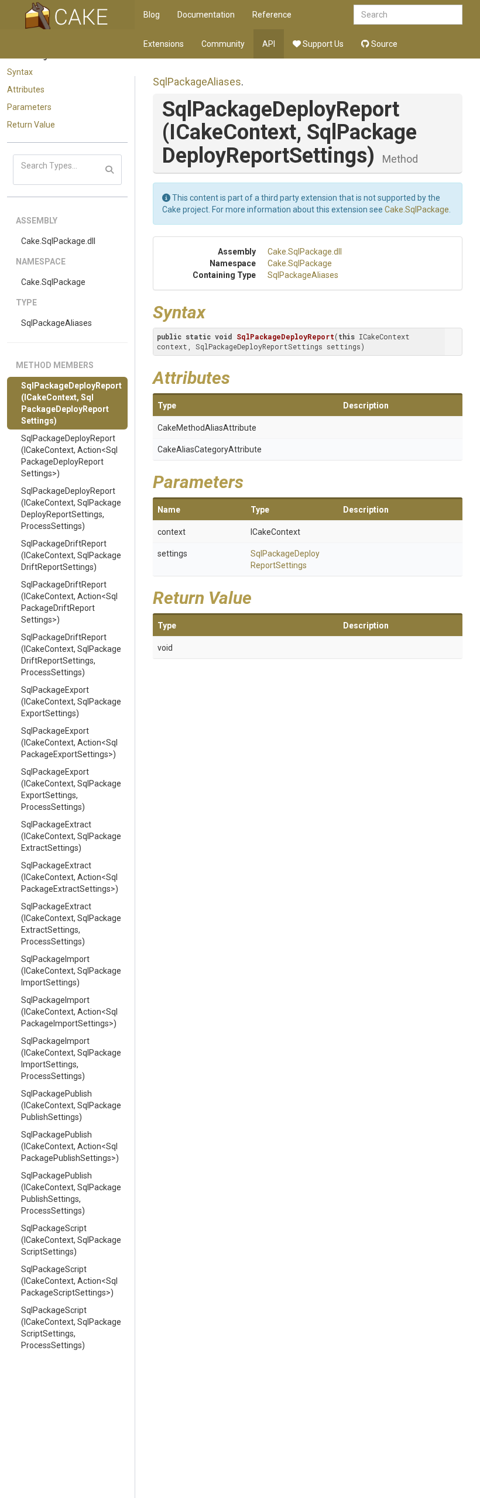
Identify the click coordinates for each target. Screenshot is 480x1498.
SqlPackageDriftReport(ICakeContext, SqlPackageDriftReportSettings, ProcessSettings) (71, 655)
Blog (151, 14)
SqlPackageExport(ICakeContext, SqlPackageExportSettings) (71, 701)
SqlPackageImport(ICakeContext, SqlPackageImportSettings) (71, 970)
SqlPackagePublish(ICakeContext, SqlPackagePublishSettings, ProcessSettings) (71, 1193)
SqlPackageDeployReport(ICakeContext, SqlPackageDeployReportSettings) (71, 403)
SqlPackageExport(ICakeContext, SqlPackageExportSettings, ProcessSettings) (71, 789)
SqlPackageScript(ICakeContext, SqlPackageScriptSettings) (71, 1240)
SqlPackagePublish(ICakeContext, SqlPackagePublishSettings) (71, 1105)
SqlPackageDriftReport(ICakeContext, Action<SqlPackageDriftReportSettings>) (69, 602)
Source (383, 44)
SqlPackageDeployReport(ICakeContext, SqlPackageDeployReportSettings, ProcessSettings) (71, 508)
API (268, 44)
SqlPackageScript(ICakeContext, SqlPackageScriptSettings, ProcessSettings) (71, 1327)
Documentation (206, 14)
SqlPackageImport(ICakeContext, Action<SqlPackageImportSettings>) (69, 1011)
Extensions (163, 44)
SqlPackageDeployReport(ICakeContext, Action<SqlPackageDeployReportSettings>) (69, 456)
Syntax (20, 72)
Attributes (25, 89)
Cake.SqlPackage (53, 282)
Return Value (31, 124)
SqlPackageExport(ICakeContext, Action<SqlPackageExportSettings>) (69, 742)
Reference (272, 14)
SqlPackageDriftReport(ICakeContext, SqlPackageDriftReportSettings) (71, 555)
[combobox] (408, 15)
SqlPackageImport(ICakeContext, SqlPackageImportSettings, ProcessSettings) (71, 1058)
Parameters (29, 107)
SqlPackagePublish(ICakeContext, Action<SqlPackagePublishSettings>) (70, 1146)
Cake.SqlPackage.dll (58, 241)
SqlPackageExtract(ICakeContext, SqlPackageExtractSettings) (71, 836)
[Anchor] (214, 310)
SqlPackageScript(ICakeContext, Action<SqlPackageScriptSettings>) (69, 1281)
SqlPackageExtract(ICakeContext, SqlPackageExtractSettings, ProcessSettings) (71, 924)
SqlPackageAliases (56, 323)
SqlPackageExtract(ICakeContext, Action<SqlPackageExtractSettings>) (69, 877)
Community (223, 44)
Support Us (322, 44)
